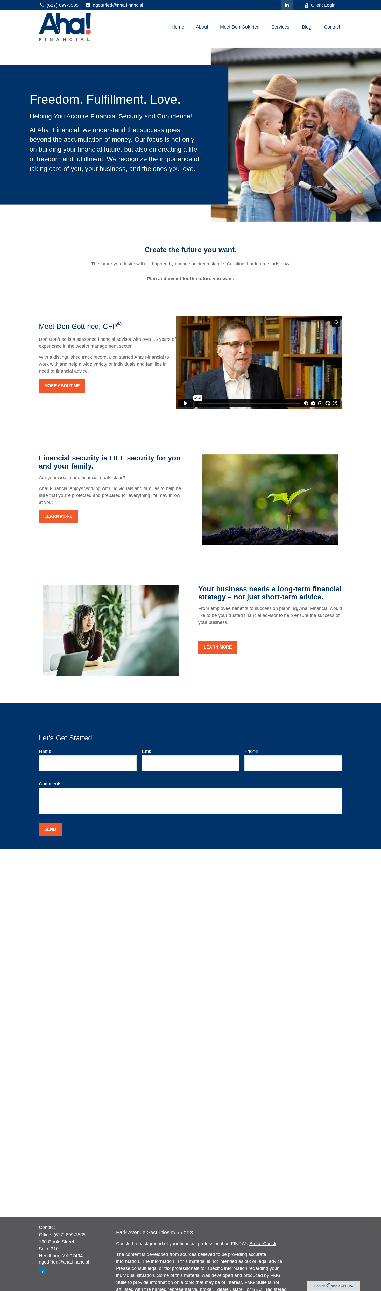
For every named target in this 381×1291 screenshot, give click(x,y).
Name (45, 751)
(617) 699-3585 (63, 5)
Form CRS (182, 1232)
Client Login (323, 5)
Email (147, 751)
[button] (178, 27)
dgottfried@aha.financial (118, 5)
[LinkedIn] (287, 5)
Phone (251, 751)
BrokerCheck (262, 1243)
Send (50, 829)
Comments (50, 783)
